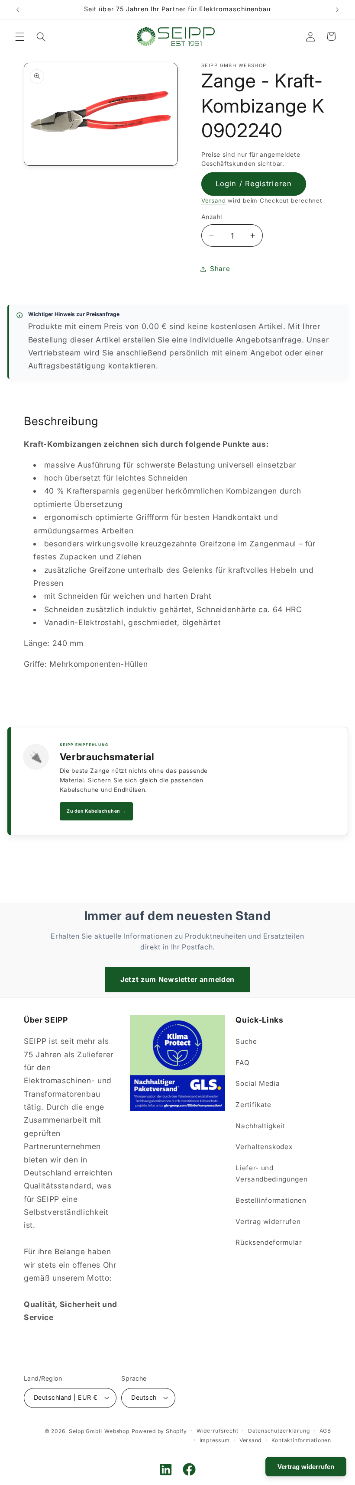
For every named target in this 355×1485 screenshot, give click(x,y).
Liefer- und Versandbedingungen (271, 1174)
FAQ (242, 1063)
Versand (213, 200)
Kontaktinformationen (301, 1440)
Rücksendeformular (269, 1242)
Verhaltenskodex (264, 1147)
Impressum (215, 1440)
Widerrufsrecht (218, 1430)
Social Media (258, 1083)
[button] (20, 36)
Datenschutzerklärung (279, 1430)
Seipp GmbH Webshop (99, 1431)
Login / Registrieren (254, 183)
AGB (325, 1430)
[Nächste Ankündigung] (337, 9)
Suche (246, 1041)
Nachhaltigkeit (260, 1126)
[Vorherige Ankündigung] (17, 9)
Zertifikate (253, 1105)
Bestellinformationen (271, 1200)
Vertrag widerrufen (268, 1221)
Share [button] (220, 269)
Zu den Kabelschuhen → (96, 811)
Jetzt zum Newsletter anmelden (177, 979)
